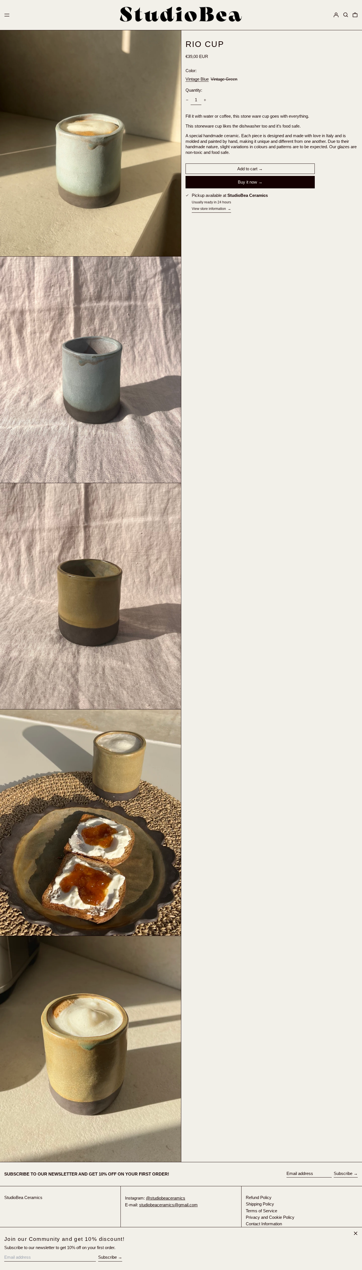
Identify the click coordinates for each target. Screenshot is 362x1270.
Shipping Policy (260, 1204)
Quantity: (194, 90)
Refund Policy (259, 1197)
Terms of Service (261, 1210)
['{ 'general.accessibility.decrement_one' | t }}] (187, 100)
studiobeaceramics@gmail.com (168, 1204)
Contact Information (264, 1223)
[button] (345, 15)
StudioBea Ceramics (23, 1197)
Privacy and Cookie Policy (270, 1217)
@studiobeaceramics (165, 1198)
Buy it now (247, 182)
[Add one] (205, 100)
